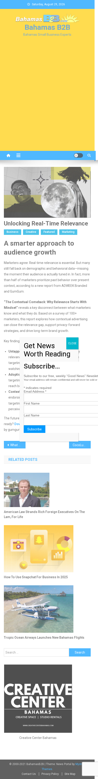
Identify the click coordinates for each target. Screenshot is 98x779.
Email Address (35, 391)
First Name (32, 403)
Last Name (31, 415)
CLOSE (72, 343)
